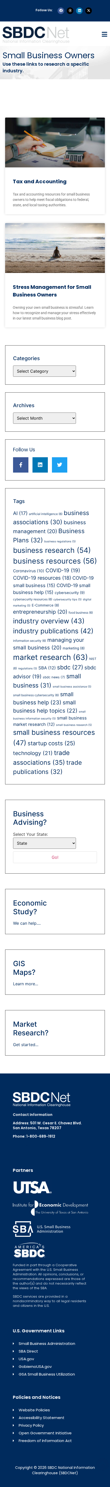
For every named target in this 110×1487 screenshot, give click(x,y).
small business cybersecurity (36, 695)
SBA (47, 667)
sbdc (70, 667)
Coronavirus (28, 570)
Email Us (20, 1145)
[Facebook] (61, 10)
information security (29, 641)
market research (50, 657)
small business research (74, 725)
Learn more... (25, 983)
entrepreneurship (40, 612)
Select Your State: (30, 834)
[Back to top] (102, 1464)
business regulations (60, 541)
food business (81, 612)
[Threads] (70, 10)
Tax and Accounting (40, 181)
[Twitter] (59, 465)
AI (20, 513)
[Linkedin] (79, 10)
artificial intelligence (45, 514)
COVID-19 (63, 570)
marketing (74, 648)
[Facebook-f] (20, 465)
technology (33, 753)
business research (52, 550)
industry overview (49, 621)
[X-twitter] (88, 10)
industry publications (53, 631)
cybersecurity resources (32, 599)
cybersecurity (70, 592)
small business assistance (72, 686)
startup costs (51, 743)
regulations (27, 668)
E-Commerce (45, 605)
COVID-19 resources (42, 578)
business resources (55, 560)
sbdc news (54, 677)
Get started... (25, 1044)
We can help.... (27, 923)
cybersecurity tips (67, 599)
